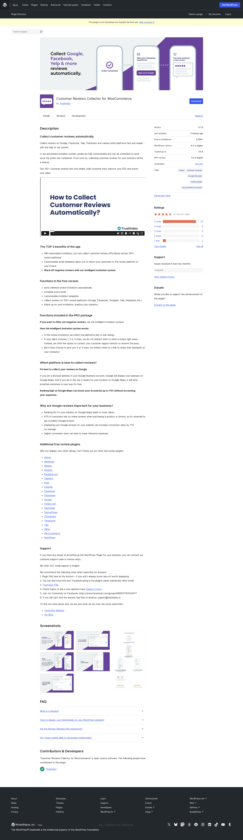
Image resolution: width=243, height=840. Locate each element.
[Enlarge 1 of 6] (70, 634)
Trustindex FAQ (50, 584)
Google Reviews (195, 176)
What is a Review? (49, 711)
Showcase (61, 798)
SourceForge (50, 512)
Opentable (49, 508)
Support (199, 115)
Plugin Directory (18, 14)
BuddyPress (196, 812)
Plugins (59, 807)
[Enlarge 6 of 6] (142, 634)
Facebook (49, 491)
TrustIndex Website (54, 610)
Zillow (47, 529)
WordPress (49, 537)
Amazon (48, 470)
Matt (193, 803)
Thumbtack (50, 516)
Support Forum (94, 589)
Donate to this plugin (165, 305)
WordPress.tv (108, 812)
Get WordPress (230, 5)
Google (48, 499)
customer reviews (194, 170)
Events (148, 803)
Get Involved (151, 798)
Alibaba (48, 465)
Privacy (14, 812)
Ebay (47, 482)
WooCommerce (52, 533)
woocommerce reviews (192, 187)
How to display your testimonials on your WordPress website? (72, 720)
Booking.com (51, 474)
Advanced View (162, 195)
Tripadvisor (50, 520)
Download (196, 101)
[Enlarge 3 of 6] (70, 677)
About (14, 798)
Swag (149, 812)
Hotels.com (50, 503)
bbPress (195, 807)
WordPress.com (198, 798)
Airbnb (47, 457)
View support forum (164, 276)
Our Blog (48, 614)
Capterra (48, 478)
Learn (103, 798)
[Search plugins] (41, 31)
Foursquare (49, 495)
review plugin (196, 182)
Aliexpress (49, 461)
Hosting (14, 807)
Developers (106, 807)
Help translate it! (146, 22)
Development (79, 115)
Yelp (46, 525)
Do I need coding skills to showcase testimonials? (66, 737)
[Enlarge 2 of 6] (70, 656)
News (13, 803)
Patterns (60, 812)
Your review (160, 246)
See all (199, 246)
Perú (40, 825)
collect (181, 170)
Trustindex (65, 103)
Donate (150, 807)
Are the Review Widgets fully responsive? (61, 729)
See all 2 (199, 164)
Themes (60, 803)
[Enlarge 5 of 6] (106, 656)
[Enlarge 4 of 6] (106, 634)
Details (46, 115)
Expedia (48, 487)
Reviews (61, 115)
